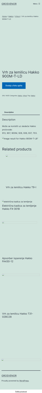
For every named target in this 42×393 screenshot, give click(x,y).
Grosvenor (9, 3)
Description (9, 112)
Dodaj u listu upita (14, 85)
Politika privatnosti (21, 391)
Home (4, 16)
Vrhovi (17, 16)
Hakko (10, 16)
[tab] (9, 112)
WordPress (24, 381)
